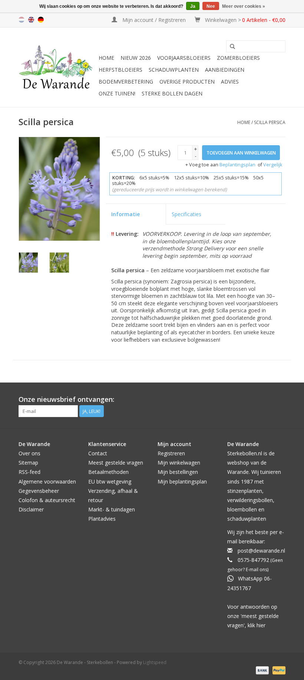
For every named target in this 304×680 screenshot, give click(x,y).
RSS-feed (29, 471)
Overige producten (187, 81)
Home (106, 57)
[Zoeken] (232, 46)
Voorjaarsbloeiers (184, 57)
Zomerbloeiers (238, 57)
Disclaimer (31, 509)
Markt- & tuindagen (111, 509)
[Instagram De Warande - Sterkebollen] (279, 400)
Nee (210, 6)
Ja (192, 6)
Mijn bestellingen (178, 471)
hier (261, 625)
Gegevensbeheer (39, 490)
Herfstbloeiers (120, 69)
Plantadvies (102, 518)
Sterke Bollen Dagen (172, 93)
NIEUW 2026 (135, 57)
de (41, 20)
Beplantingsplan (237, 165)
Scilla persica (269, 122)
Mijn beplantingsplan (182, 481)
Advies (230, 81)
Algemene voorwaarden (47, 481)
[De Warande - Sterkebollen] (57, 67)
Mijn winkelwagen (179, 462)
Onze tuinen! (117, 93)
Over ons (29, 453)
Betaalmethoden (108, 471)
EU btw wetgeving (109, 481)
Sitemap (28, 462)
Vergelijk (272, 165)
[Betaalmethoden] (261, 670)
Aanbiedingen (224, 69)
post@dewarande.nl (261, 550)
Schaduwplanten (174, 69)
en (31, 20)
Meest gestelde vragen (115, 462)
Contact (97, 453)
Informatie (125, 214)
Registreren (171, 453)
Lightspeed (154, 662)
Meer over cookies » (243, 6)
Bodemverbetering (126, 81)
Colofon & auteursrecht (47, 500)
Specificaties (186, 214)
